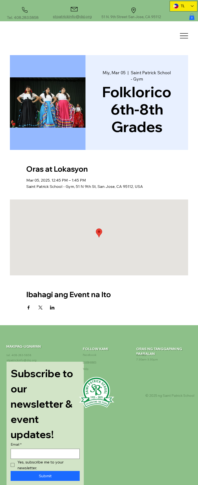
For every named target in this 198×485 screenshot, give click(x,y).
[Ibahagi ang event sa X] (40, 307)
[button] (192, 16)
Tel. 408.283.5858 (23, 17)
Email (16, 444)
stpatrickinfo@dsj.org (72, 16)
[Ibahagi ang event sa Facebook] (28, 307)
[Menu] (184, 35)
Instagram (89, 362)
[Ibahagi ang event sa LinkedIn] (52, 307)
